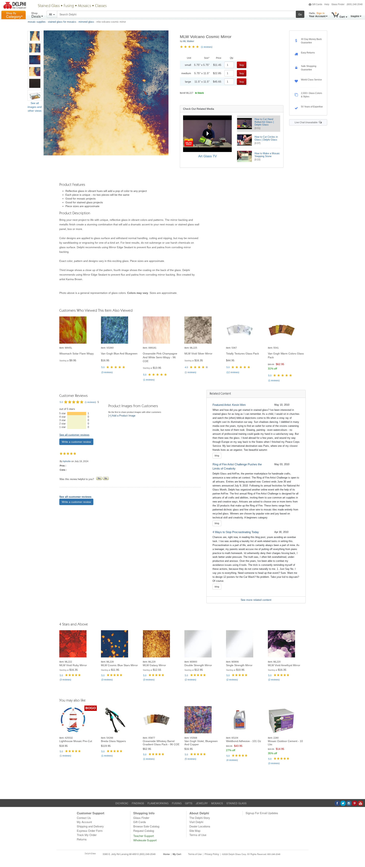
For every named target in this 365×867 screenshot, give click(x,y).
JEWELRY (202, 803)
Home (166, 854)
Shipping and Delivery (90, 826)
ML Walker (188, 41)
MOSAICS (217, 803)
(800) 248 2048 (355, 4)
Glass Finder (337, 4)
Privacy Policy (212, 854)
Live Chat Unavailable (307, 122)
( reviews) (107, 372)
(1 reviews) (206, 47)
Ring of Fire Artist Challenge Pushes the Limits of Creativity (237, 466)
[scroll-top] (359, 856)
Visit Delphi (196, 822)
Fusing (69, 6)
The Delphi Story (199, 818)
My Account (84, 822)
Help (326, 4)
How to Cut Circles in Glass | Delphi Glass (266, 138)
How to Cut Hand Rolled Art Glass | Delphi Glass (264, 122)
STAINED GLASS (236, 803)
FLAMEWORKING (158, 803)
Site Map (194, 831)
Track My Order (87, 835)
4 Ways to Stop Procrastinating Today (236, 532)
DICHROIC (121, 803)
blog (217, 455)
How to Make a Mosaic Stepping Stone (267, 155)
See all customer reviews (74, 434)
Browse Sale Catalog (146, 826)
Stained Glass (49, 6)
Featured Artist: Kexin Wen (229, 404)
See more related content (256, 599)
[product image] (78, 330)
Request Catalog (143, 831)
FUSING (177, 803)
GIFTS (188, 803)
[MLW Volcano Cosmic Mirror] (34, 36)
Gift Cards (317, 4)
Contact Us (84, 818)
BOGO (90, 708)
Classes (101, 6)
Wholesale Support (145, 840)
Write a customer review (76, 441)
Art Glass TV (207, 156)
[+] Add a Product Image (121, 415)
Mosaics (84, 6)
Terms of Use (197, 835)
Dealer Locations (199, 826)
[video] (207, 133)
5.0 (103, 367)
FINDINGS (138, 803)
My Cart (177, 854)
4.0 (186, 367)
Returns (82, 839)
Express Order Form (90, 831)
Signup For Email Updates (262, 813)
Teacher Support (143, 836)
